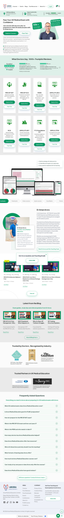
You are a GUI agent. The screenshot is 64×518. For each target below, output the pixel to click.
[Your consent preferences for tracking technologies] (62, 516)
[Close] (46, 254)
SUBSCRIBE (32, 260)
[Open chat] (58, 515)
